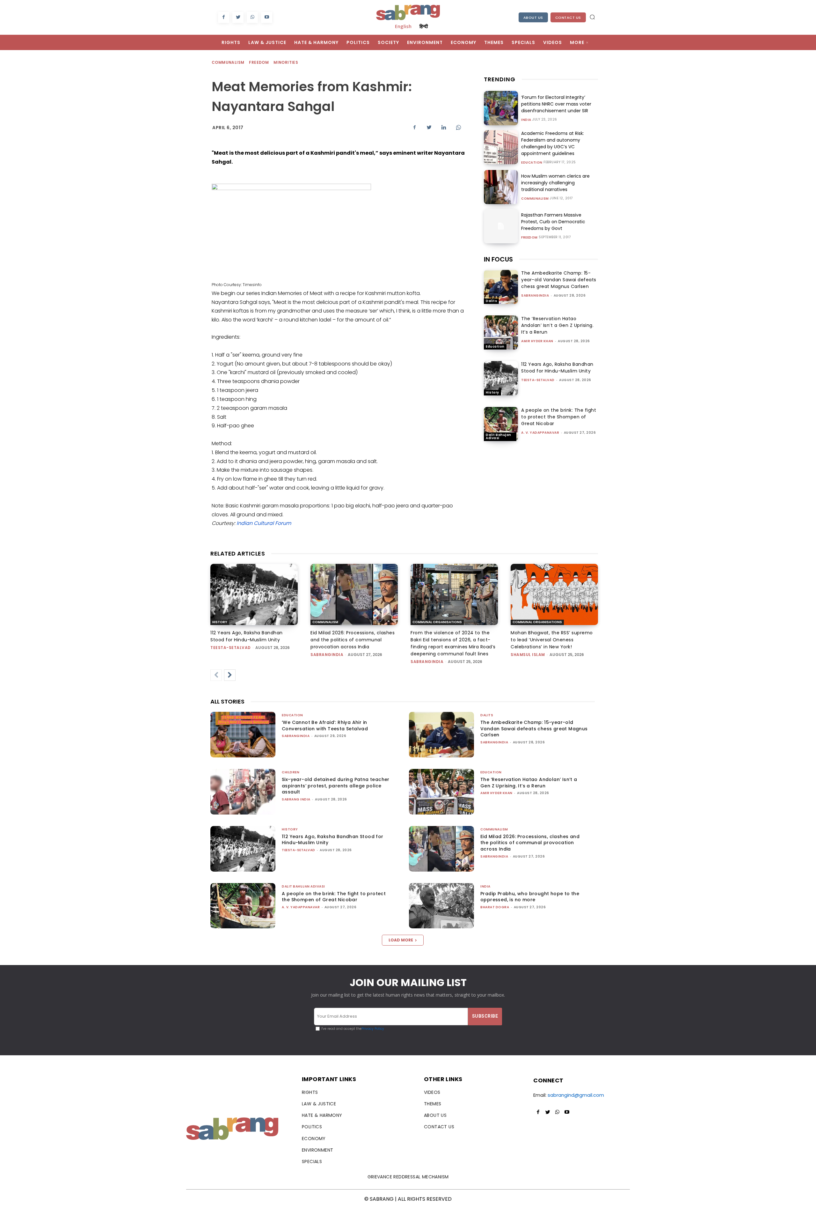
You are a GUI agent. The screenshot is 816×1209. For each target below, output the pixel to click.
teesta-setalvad (538, 380)
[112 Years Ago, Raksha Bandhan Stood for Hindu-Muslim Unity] (501, 378)
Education (532, 162)
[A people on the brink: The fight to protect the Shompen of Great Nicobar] (501, 424)
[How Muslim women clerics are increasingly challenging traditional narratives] (501, 187)
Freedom (259, 62)
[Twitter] (238, 17)
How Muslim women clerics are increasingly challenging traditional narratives (555, 183)
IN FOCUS (498, 259)
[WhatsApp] (252, 17)
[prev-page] (216, 675)
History (492, 392)
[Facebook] (223, 17)
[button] (592, 17)
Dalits (491, 301)
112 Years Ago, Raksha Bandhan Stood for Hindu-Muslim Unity (557, 367)
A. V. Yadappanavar (540, 432)
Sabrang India (296, 799)
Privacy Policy (372, 1028)
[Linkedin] (443, 127)
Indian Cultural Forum (264, 523)
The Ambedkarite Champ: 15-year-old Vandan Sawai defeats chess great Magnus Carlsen (558, 280)
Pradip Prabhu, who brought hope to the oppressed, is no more (529, 896)
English (403, 26)
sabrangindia (535, 295)
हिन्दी (423, 26)
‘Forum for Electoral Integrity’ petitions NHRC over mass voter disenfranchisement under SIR (556, 104)
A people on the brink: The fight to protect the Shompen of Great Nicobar (558, 417)
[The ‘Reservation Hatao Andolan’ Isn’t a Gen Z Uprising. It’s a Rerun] (501, 332)
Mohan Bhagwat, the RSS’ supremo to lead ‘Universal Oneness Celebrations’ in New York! (552, 640)
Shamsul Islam (528, 654)
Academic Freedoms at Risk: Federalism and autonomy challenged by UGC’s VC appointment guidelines (552, 143)
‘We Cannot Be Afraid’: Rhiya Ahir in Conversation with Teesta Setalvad (325, 725)
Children (290, 772)
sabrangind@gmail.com (576, 1095)
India (526, 120)
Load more (401, 940)
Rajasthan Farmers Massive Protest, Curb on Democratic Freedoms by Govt (553, 222)
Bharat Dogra (494, 907)
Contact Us (568, 17)
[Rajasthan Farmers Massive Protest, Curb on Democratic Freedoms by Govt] (501, 226)
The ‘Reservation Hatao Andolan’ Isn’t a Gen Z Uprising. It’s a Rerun (557, 325)
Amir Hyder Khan (537, 341)
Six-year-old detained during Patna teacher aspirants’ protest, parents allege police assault (336, 785)
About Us (533, 17)
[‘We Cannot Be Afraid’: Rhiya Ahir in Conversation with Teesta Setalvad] (242, 734)
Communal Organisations (437, 622)
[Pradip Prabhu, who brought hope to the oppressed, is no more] (441, 906)
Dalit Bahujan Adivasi (498, 436)
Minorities (285, 62)
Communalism (228, 62)
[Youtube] (266, 17)
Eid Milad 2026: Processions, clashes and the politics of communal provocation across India (352, 640)
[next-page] (230, 675)
